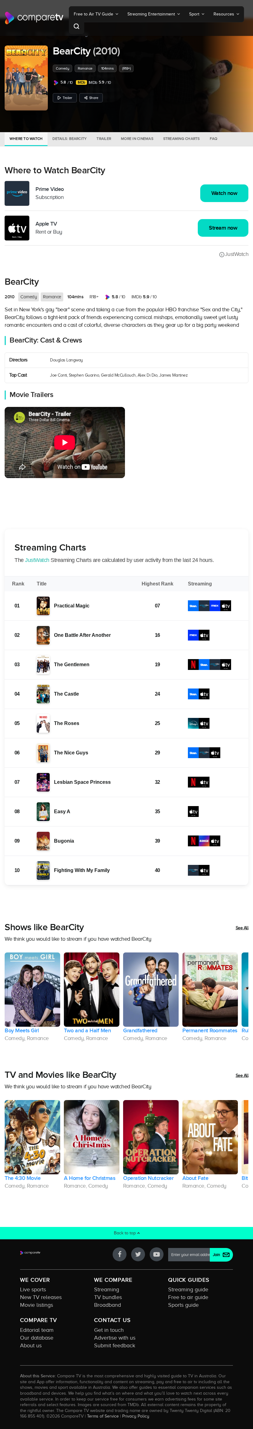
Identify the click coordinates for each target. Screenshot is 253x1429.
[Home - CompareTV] (34, 18)
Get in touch (109, 1330)
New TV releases (41, 1297)
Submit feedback (114, 1345)
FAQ (214, 138)
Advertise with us (114, 1338)
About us (31, 1345)
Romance (85, 68)
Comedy (62, 68)
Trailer (67, 98)
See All (242, 928)
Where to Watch (26, 138)
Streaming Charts (181, 138)
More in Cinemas (137, 138)
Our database (36, 1338)
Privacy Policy (135, 1416)
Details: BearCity (69, 138)
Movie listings (36, 1305)
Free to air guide (188, 1297)
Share (93, 98)
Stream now (223, 228)
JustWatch (236, 254)
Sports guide (183, 1305)
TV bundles (108, 1297)
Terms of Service (103, 1416)
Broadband (107, 1305)
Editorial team (37, 1330)
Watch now (224, 193)
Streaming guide (188, 1289)
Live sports (33, 1289)
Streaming (106, 1289)
